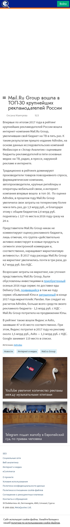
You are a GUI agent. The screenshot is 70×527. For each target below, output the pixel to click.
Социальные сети (12, 458)
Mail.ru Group (48, 351)
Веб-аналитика (10, 462)
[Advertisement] (35, 17)
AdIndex (18, 344)
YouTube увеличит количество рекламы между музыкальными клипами (34, 392)
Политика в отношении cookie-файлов (23, 490)
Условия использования (15, 481)
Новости (8, 351)
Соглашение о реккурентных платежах (23, 494)
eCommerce (9, 471)
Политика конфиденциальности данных (24, 485)
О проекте (8, 477)
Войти (63, 4)
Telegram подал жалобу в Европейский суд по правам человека (34, 436)
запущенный (47, 295)
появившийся (30, 290)
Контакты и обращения (15, 498)
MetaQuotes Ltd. (23, 507)
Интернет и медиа (27, 351)
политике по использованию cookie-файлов (35, 522)
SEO (5, 453)
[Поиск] (53, 4)
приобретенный (54, 281)
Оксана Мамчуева (16, 115)
